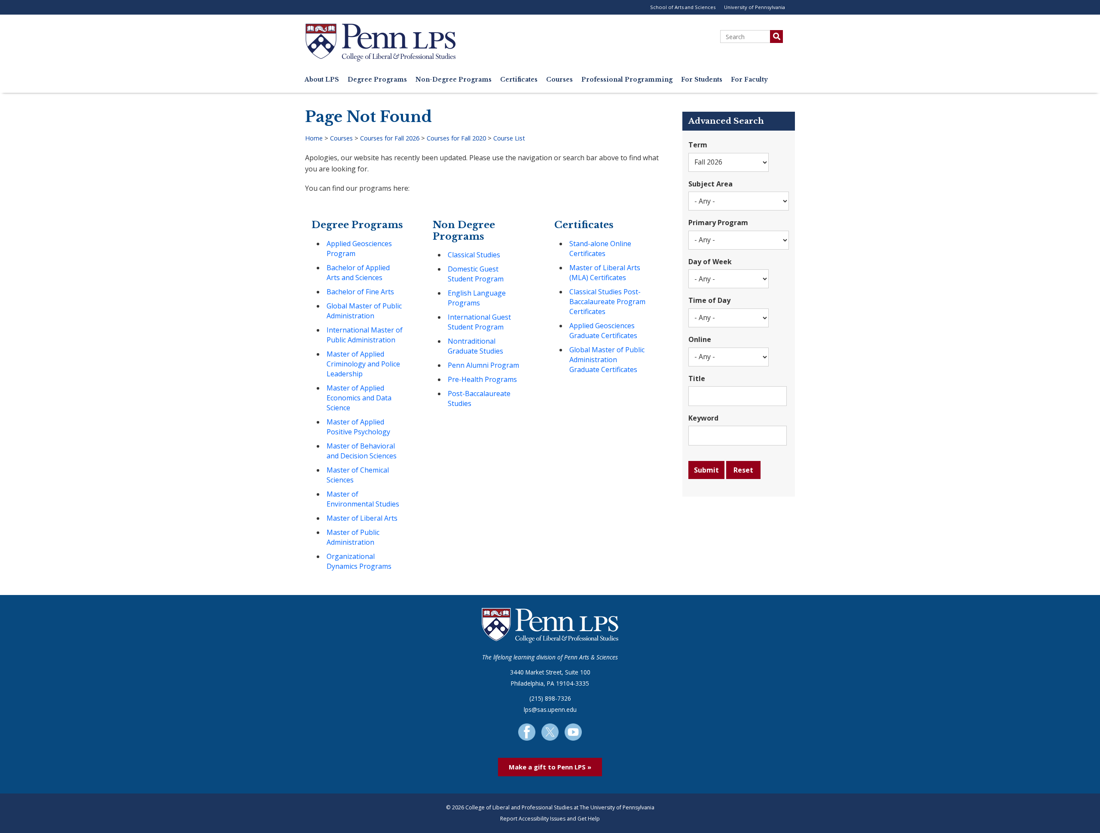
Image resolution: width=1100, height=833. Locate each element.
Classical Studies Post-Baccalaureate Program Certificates (607, 301)
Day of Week (710, 261)
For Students (701, 79)
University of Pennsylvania (754, 7)
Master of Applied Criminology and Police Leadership (363, 363)
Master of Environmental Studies (363, 499)
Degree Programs (377, 79)
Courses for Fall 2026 (389, 138)
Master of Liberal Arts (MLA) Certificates (604, 272)
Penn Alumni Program (483, 365)
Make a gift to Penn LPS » (550, 767)
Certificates (519, 79)
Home (314, 138)
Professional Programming (626, 79)
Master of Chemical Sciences (358, 475)
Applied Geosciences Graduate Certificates (603, 330)
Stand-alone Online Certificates (600, 248)
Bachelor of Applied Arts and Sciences (358, 272)
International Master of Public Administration (365, 335)
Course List (509, 138)
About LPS (322, 79)
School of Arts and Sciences (682, 7)
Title (696, 378)
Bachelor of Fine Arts (360, 291)
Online (699, 339)
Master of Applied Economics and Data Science (359, 397)
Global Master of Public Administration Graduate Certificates (607, 359)
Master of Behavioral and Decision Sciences (362, 451)
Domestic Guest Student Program (476, 274)
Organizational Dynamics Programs (359, 561)
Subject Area (710, 184)
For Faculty (749, 79)
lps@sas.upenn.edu (550, 709)
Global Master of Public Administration (364, 310)
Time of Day (709, 300)
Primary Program (718, 222)
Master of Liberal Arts (362, 518)
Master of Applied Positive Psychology (358, 426)
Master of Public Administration (353, 537)
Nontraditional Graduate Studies (475, 346)
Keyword (703, 418)
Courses (559, 79)
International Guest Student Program (479, 322)
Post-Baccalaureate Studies (479, 398)
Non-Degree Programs (454, 79)
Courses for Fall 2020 (456, 138)
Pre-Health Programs (482, 379)
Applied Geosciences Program (359, 248)
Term (697, 145)
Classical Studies (474, 254)
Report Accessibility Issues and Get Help (550, 818)
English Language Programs (477, 298)
